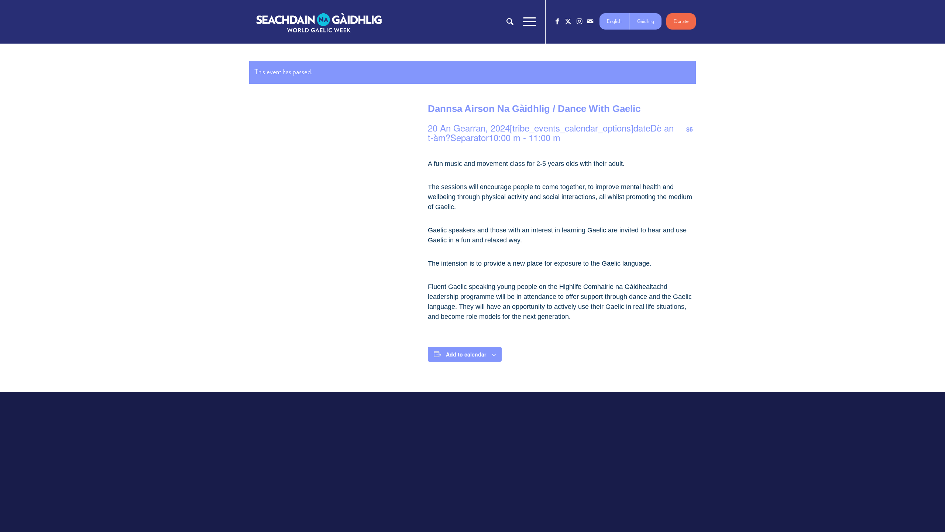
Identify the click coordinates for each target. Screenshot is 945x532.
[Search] (510, 22)
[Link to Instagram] (579, 21)
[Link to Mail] (590, 21)
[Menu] (527, 22)
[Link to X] (568, 21)
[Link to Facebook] (557, 21)
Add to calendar (466, 354)
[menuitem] (510, 22)
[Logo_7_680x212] (319, 22)
